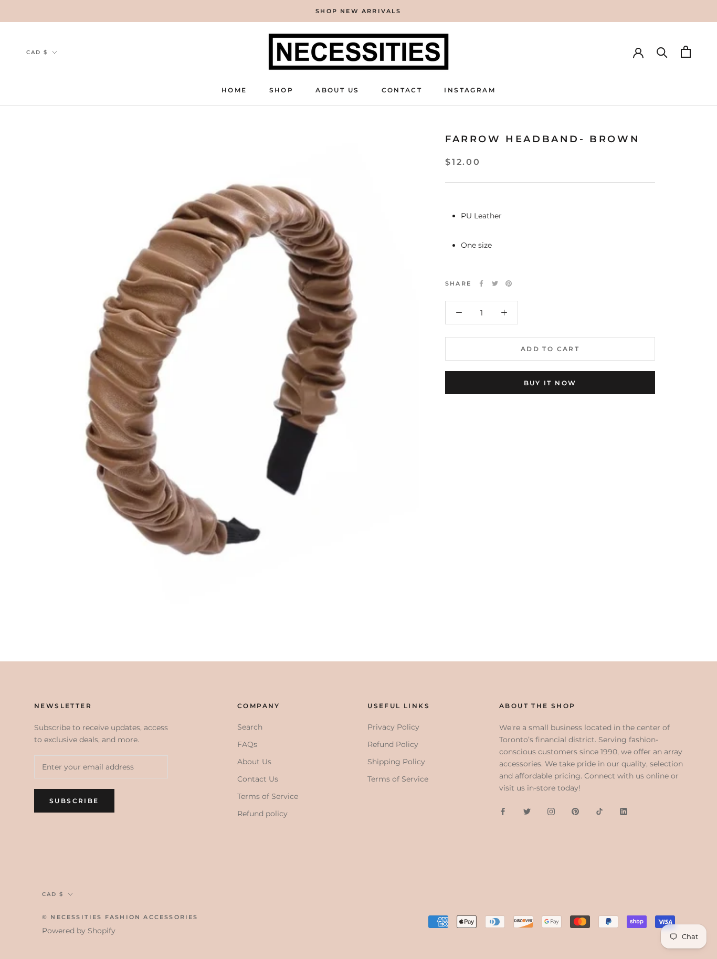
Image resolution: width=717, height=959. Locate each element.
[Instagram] (551, 811)
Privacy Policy (393, 727)
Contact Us (257, 779)
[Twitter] (495, 283)
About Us (337, 90)
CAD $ (37, 52)
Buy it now (550, 383)
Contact (402, 90)
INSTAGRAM (469, 90)
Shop (281, 90)
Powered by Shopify (78, 930)
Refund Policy (392, 744)
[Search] (662, 51)
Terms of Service (267, 796)
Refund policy (262, 813)
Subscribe (74, 801)
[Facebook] (481, 283)
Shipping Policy (396, 761)
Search (249, 727)
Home (234, 90)
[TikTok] (599, 811)
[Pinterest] (508, 283)
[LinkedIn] (623, 811)
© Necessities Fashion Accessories (120, 917)
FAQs (247, 744)
